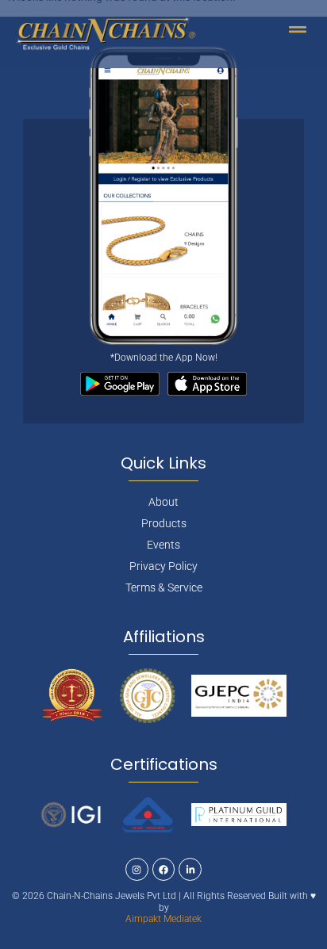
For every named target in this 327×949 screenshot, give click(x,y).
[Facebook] (163, 869)
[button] (298, 29)
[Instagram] (136, 869)
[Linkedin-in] (190, 869)
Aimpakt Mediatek (163, 918)
